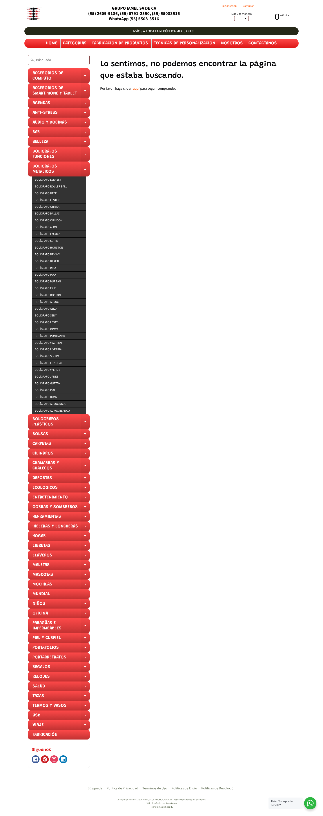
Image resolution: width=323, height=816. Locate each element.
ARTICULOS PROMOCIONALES (157, 799)
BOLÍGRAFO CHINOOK (48, 220)
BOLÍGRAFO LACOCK (47, 234)
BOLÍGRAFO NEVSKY (47, 254)
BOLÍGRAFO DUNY (46, 397)
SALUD (61, 687)
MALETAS (61, 566)
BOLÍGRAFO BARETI (47, 261)
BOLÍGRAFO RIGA (45, 268)
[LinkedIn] (63, 759)
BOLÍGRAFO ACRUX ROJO (50, 404)
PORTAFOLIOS (61, 648)
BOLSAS (61, 435)
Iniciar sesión (229, 6)
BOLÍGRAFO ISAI (45, 390)
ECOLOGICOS (61, 489)
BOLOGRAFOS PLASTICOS (61, 423)
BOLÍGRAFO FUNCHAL (48, 363)
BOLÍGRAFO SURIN (46, 241)
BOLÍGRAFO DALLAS (47, 213)
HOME (51, 43)
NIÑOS (61, 605)
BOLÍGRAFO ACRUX (47, 302)
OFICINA (61, 614)
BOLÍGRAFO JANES (46, 376)
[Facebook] (36, 759)
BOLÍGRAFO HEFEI (46, 193)
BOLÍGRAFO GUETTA (47, 383)
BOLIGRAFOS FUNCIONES (61, 155)
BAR (61, 133)
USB (61, 716)
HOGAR (61, 537)
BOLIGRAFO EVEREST (48, 180)
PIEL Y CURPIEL (61, 639)
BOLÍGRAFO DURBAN (48, 281)
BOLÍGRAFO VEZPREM (48, 343)
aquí (136, 88)
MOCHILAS (61, 585)
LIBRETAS (61, 547)
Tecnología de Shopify (161, 807)
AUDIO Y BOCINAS (61, 123)
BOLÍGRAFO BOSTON (48, 295)
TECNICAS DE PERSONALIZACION (184, 43)
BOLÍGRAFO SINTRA (47, 356)
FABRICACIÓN (45, 734)
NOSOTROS (232, 43)
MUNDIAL (41, 594)
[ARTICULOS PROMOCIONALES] (33, 13)
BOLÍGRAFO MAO (45, 275)
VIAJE (61, 726)
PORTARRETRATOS (61, 658)
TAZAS (61, 697)
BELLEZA (61, 143)
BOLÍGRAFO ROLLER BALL (51, 186)
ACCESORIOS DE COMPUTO (61, 77)
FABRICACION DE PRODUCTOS (120, 43)
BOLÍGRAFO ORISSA (47, 207)
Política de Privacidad (122, 788)
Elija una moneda (241, 14)
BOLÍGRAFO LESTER (47, 200)
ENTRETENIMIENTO (61, 498)
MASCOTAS (61, 576)
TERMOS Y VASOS (61, 707)
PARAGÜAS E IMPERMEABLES (61, 627)
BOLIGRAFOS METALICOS (61, 170)
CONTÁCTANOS (263, 43)
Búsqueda (94, 788)
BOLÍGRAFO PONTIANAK (50, 336)
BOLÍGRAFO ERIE (45, 288)
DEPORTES (61, 479)
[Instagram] (54, 759)
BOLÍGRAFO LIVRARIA (48, 349)
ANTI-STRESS (61, 114)
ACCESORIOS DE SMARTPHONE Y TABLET (61, 92)
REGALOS (61, 668)
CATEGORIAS (75, 43)
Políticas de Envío (184, 788)
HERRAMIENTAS (61, 518)
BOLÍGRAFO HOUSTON (49, 247)
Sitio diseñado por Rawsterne (161, 803)
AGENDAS (61, 104)
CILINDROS (61, 454)
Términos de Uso (154, 788)
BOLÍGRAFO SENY (45, 315)
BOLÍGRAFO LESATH (47, 322)
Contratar (248, 6)
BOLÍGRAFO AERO (46, 227)
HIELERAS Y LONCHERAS (61, 527)
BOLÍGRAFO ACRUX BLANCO (52, 411)
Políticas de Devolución (218, 788)
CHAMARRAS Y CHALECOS (61, 467)
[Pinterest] (45, 759)
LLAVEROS (61, 556)
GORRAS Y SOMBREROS (61, 508)
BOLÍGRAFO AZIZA (46, 309)
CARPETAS (61, 445)
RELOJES (61, 678)
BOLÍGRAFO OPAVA (46, 329)
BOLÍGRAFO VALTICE (47, 370)
